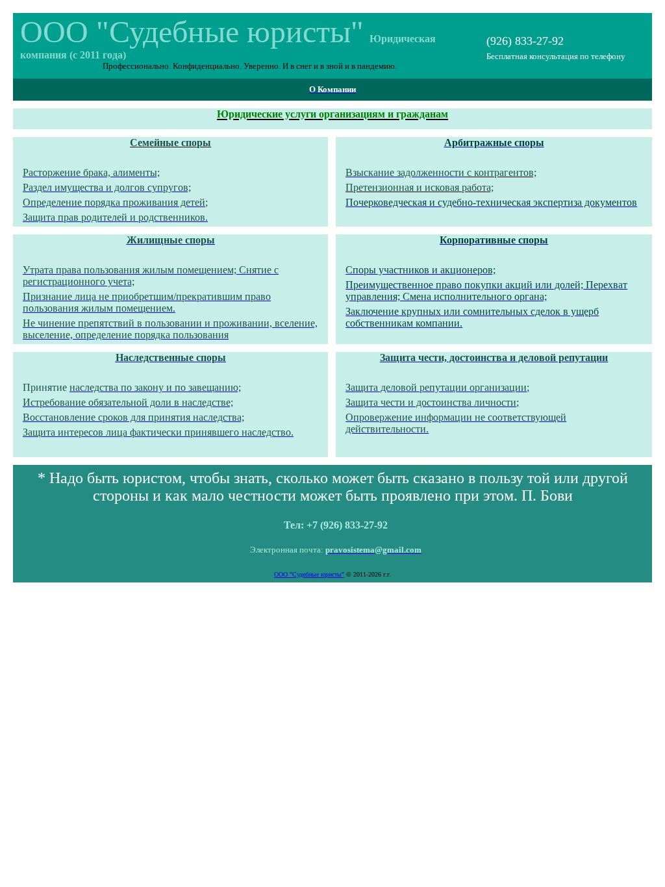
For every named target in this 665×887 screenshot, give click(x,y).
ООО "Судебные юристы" (309, 574)
